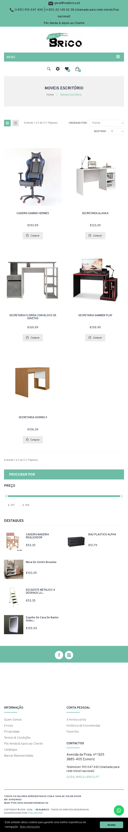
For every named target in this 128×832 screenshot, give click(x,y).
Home (50, 95)
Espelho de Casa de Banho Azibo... (42, 619)
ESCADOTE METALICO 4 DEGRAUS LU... (40, 592)
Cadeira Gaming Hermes (32, 213)
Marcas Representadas (18, 756)
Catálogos (10, 750)
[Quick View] (54, 150)
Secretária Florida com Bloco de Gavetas (32, 317)
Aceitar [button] (112, 824)
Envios (8, 726)
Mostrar (100, 131)
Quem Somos (13, 720)
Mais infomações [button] (30, 826)
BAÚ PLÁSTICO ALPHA (102, 534)
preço (9, 486)
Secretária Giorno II (33, 417)
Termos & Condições (17, 738)
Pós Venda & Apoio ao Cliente (64, 23)
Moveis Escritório (71, 95)
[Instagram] (69, 655)
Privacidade (12, 732)
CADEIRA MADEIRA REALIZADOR (37, 536)
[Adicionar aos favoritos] (54, 159)
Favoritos (72, 732)
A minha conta (76, 720)
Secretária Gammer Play (95, 315)
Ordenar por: (78, 123)
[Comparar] (54, 168)
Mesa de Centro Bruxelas (41, 562)
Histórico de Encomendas (83, 726)
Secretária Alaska (95, 213)
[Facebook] (59, 655)
